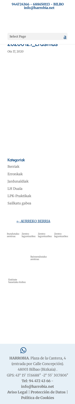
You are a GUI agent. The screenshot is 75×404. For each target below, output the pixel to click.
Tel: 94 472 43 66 (36, 381)
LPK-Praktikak (19, 196)
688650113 (41, 4)
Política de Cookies (37, 397)
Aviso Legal (17, 392)
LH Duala (15, 188)
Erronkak (15, 174)
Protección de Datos (48, 392)
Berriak (13, 166)
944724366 (20, 4)
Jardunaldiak (18, 181)
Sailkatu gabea (19, 203)
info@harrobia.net (37, 386)
